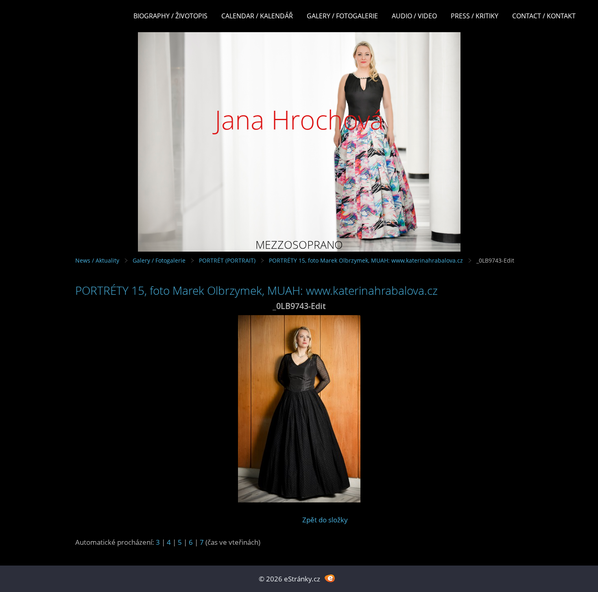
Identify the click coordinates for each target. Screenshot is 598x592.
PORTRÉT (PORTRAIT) (227, 260)
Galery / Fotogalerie (342, 15)
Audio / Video (414, 15)
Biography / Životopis (170, 15)
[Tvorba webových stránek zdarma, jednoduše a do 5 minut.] (329, 578)
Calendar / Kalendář (257, 15)
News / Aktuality (97, 260)
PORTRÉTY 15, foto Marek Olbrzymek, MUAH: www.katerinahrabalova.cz (366, 260)
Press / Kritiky (474, 15)
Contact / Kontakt (544, 15)
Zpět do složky (325, 519)
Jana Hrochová (299, 119)
